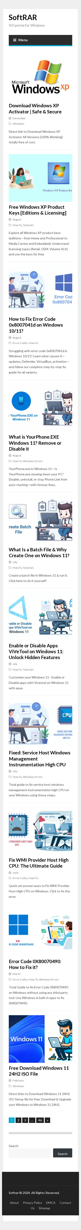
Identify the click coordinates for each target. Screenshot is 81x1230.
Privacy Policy (32, 1203)
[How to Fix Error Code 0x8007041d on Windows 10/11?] (40, 290)
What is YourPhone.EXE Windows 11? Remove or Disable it (35, 442)
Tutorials (28, 225)
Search (13, 1146)
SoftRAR (23, 17)
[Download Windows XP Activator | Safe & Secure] (40, 77)
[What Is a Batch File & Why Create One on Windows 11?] (40, 520)
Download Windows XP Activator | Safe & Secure (35, 108)
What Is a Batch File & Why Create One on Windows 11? (39, 552)
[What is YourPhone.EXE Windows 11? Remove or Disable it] (40, 408)
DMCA (51, 1203)
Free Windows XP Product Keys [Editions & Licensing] (37, 209)
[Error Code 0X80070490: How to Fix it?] (40, 932)
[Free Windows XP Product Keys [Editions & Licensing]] (40, 178)
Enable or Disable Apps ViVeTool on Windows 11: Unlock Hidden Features (36, 651)
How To (17, 225)
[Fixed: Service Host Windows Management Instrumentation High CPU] (40, 724)
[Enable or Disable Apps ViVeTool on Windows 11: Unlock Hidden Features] (40, 616)
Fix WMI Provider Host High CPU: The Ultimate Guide (39, 862)
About (14, 1203)
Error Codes (20, 343)
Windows (18, 123)
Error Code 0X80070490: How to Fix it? (35, 964)
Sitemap (44, 1208)
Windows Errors (33, 461)
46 (40, 1120)
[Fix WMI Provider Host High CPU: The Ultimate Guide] (40, 831)
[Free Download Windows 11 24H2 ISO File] (40, 1039)
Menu (23, 40)
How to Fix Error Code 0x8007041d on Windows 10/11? (36, 325)
